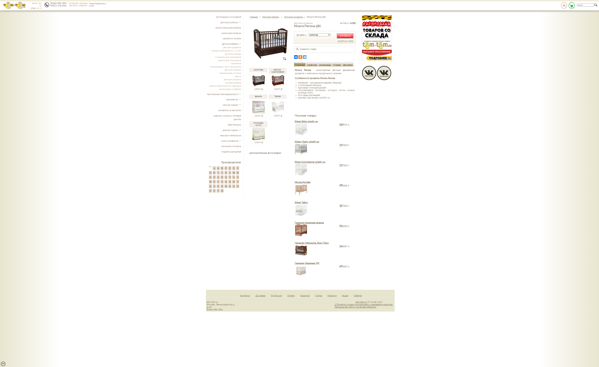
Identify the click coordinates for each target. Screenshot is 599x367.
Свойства (312, 65)
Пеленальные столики (230, 73)
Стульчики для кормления (228, 57)
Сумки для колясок (231, 33)
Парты (238, 76)
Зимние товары (230, 130)
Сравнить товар (308, 49)
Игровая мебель (233, 82)
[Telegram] (305, 57)
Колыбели (236, 63)
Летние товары (231, 105)
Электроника (234, 125)
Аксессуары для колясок (228, 28)
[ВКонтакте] (296, 57)
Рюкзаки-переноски (230, 136)
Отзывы (337, 65)
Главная (254, 17)
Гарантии (305, 295)
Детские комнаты (232, 79)
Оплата (291, 295)
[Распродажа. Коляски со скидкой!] (377, 60)
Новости (332, 295)
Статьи (318, 295)
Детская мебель (270, 17)
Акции (345, 295)
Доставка (347, 65)
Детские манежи (233, 70)
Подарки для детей (231, 152)
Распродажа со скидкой (228, 17)
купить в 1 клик (345, 41)
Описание (300, 65)
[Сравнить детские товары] (564, 5)
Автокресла (232, 100)
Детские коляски (229, 22)
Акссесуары (325, 65)
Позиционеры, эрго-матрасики (225, 66)
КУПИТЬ (345, 35)
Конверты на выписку (229, 110)
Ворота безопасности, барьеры (225, 86)
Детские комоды (233, 54)
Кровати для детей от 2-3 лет (226, 50)
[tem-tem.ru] (14, 8)
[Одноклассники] (300, 57)
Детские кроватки (293, 17)
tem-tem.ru (361, 302)
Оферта (358, 295)
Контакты (245, 295)
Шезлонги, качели (232, 39)
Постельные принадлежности (223, 94)
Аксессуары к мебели (230, 89)
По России (276, 295)
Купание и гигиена (231, 146)
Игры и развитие (230, 141)
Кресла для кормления (229, 60)
